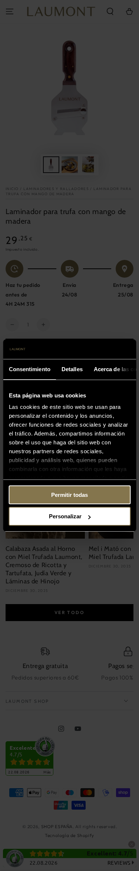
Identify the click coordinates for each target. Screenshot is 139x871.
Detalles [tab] (71, 369)
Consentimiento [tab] (29, 369)
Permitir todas (69, 495)
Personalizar (65, 516)
